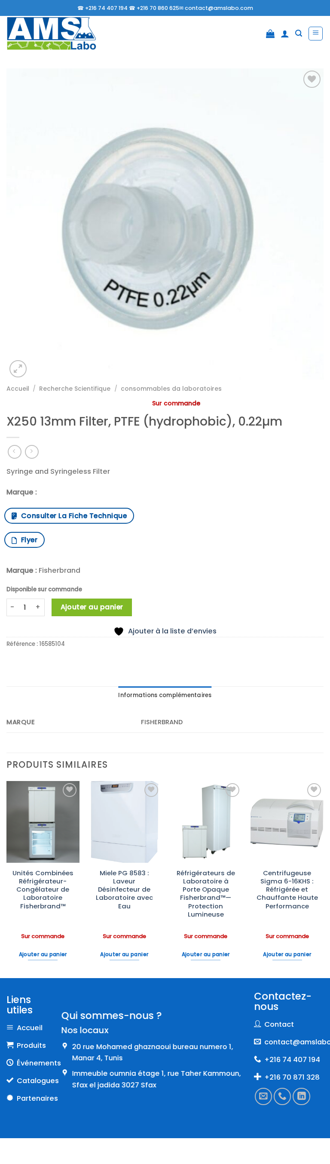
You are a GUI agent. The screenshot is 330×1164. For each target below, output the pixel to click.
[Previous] (6, 878)
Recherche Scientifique (74, 388)
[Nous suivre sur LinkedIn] (301, 1096)
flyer (27, 540)
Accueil (17, 388)
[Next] (323, 878)
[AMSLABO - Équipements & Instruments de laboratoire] (51, 33)
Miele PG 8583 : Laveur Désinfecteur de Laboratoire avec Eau (124, 889)
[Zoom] (18, 368)
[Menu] (316, 34)
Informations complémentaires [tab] (164, 695)
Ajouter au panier (92, 607)
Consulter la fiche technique (72, 516)
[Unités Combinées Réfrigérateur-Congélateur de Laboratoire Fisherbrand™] (42, 822)
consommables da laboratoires (171, 388)
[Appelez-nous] (282, 1096)
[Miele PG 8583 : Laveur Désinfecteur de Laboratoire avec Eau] (124, 822)
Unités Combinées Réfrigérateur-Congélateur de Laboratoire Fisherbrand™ (42, 889)
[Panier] (270, 33)
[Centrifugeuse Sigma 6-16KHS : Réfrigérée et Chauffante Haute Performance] (287, 822)
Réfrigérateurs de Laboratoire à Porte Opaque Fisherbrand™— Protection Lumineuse (206, 894)
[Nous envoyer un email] (263, 1096)
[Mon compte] (285, 33)
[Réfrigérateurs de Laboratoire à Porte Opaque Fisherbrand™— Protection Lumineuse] (205, 822)
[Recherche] (298, 33)
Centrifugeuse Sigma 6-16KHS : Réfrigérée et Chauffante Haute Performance (287, 889)
